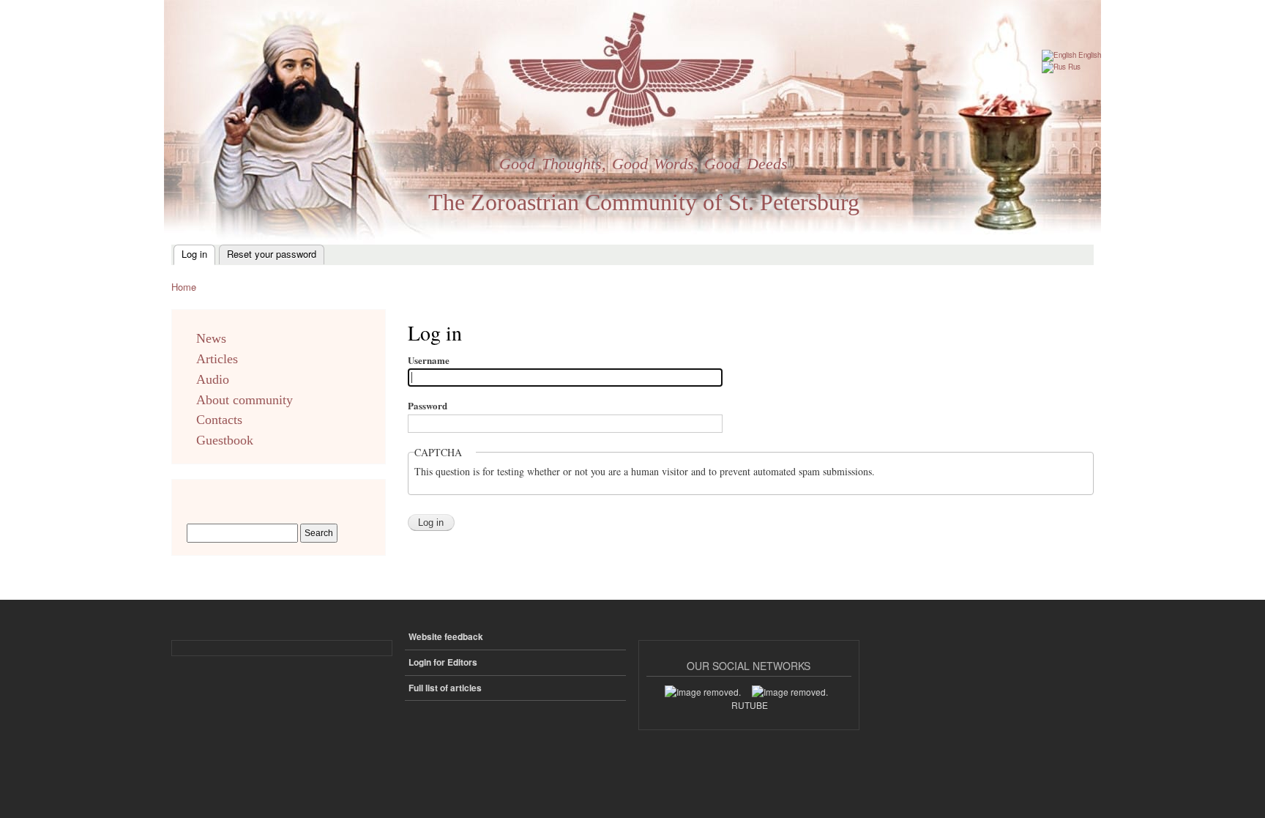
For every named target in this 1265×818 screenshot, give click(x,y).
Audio (212, 379)
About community (244, 400)
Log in (194, 254)
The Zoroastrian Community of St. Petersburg (643, 202)
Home (183, 287)
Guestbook (224, 440)
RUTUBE (749, 705)
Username (428, 360)
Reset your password (271, 254)
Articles (217, 359)
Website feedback (445, 637)
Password (427, 405)
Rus (1073, 67)
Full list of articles (445, 688)
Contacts (219, 419)
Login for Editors (442, 662)
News (211, 338)
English (1088, 55)
